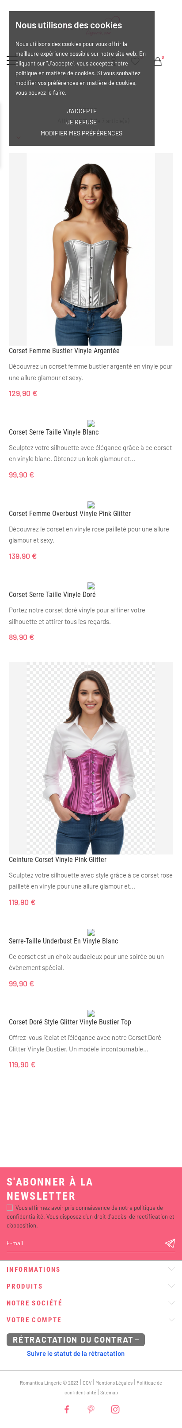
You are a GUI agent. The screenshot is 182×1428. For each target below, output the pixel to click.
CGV (87, 1383)
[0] (158, 60)
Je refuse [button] (81, 122)
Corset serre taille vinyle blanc (54, 432)
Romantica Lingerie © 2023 (49, 1383)
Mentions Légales (114, 1383)
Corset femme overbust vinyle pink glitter (70, 513)
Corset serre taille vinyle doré (52, 594)
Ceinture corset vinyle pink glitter (57, 859)
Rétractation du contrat (73, 1339)
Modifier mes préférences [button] (81, 133)
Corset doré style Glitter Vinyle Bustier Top (70, 1022)
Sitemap (109, 1392)
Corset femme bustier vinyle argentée (64, 350)
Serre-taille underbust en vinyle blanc (63, 941)
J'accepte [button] (82, 111)
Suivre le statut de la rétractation (76, 1353)
